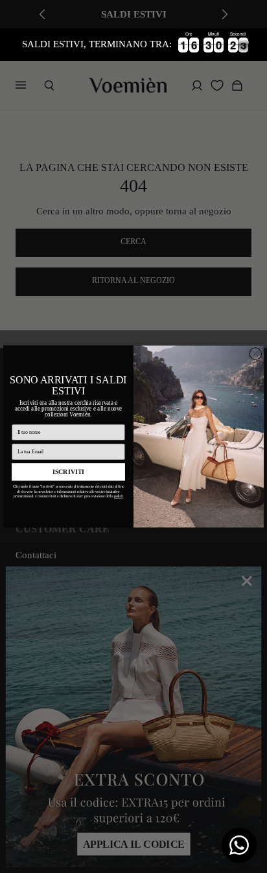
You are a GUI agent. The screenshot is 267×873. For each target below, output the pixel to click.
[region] (133, 44)
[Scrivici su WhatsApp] (239, 845)
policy (119, 496)
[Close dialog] (255, 353)
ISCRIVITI (68, 471)
